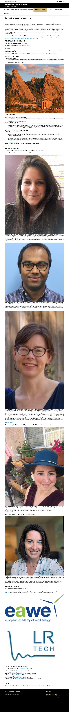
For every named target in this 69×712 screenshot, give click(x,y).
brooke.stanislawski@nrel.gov (20, 678)
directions (41, 53)
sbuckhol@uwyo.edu (16, 670)
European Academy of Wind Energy (12, 591)
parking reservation (51, 53)
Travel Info (50, 9)
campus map (35, 53)
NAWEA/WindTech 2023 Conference (16, 5)
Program (17, 9)
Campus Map (59, 697)
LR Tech (7, 592)
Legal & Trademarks (52, 697)
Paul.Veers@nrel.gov (15, 694)
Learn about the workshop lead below (15, 129)
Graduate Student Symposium (40, 9)
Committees (6, 13)
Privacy (47, 697)
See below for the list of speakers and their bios (17, 121)
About (8, 9)
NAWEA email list (14, 685)
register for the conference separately (29, 37)
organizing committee (24, 668)
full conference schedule (13, 145)
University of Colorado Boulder (52, 694)
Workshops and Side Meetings (26, 9)
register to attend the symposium (13, 38)
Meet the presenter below (12, 142)
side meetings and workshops (26, 38)
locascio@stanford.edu (18, 676)
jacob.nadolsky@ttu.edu (17, 677)
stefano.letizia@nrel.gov (17, 674)
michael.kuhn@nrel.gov (16, 673)
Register (12, 9)
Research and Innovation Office (11, 6)
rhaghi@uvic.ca (13, 672)
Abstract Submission (57, 9)
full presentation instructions (40, 127)
